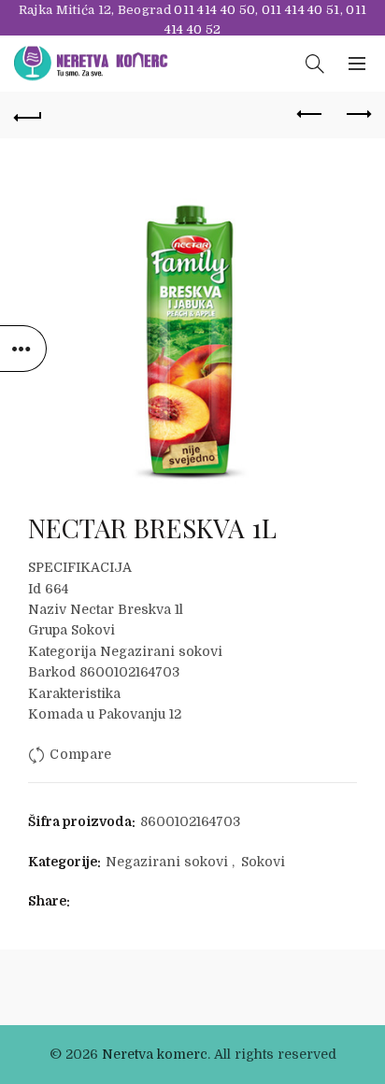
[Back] (28, 115)
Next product (357, 115)
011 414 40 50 (214, 10)
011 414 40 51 (301, 10)
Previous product (310, 115)
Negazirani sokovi (167, 861)
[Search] (315, 64)
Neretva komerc (154, 1054)
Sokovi (263, 861)
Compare (80, 755)
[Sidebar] (23, 348)
